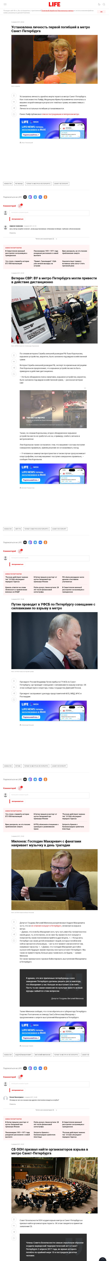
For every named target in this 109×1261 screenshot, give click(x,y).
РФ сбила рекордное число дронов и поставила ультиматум (73, 579)
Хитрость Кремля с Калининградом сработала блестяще (73, 826)
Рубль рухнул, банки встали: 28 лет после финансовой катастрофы (46, 589)
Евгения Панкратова (28, 488)
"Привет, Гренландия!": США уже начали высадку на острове (45, 263)
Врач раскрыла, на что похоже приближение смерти (74, 252)
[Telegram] (35, 197)
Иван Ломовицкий (27, 142)
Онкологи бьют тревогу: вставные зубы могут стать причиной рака (73, 263)
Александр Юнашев (28, 725)
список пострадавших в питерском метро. (61, 114)
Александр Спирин (27, 1046)
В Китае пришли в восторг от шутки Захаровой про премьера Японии (45, 579)
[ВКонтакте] (40, 197)
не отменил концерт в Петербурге (46, 925)
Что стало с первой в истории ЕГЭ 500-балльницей (17, 262)
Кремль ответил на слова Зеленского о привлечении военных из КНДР (16, 589)
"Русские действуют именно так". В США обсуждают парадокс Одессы (16, 579)
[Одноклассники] (45, 197)
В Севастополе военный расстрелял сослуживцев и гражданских (16, 253)
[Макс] (30, 197)
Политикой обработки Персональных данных (57, 11)
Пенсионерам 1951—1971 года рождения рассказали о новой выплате (46, 253)
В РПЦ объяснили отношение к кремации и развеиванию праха (46, 826)
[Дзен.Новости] (25, 197)
